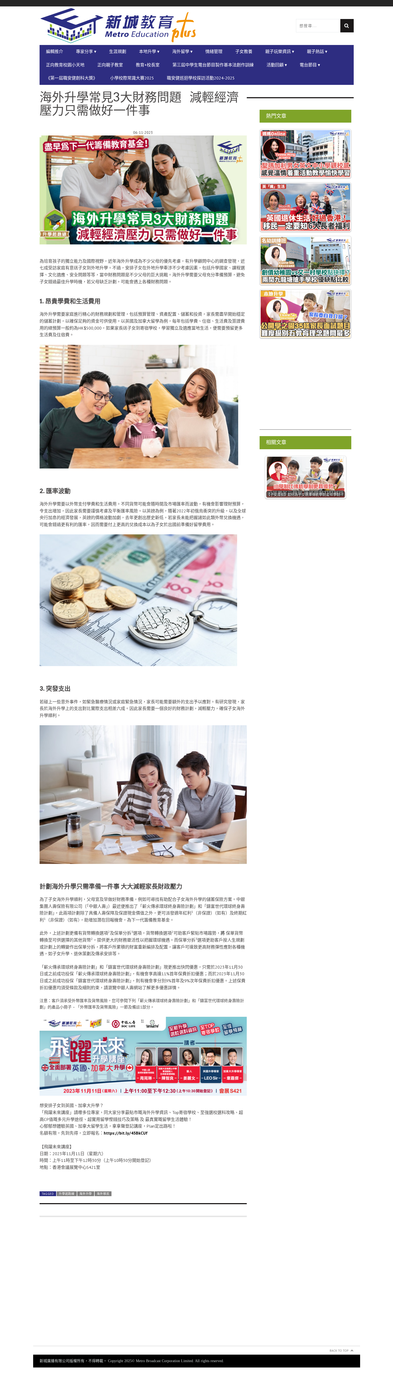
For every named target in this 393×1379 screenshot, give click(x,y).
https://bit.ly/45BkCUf (126, 1133)
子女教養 (243, 51)
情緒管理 (213, 51)
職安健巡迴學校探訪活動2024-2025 (201, 78)
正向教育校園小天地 (65, 64)
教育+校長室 (148, 64)
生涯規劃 (117, 51)
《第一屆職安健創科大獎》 (71, 78)
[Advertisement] (306, 392)
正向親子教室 (110, 64)
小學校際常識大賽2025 (132, 78)
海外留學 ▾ (182, 51)
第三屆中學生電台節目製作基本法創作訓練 (213, 64)
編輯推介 (54, 51)
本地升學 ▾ (149, 51)
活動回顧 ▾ (277, 64)
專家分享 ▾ (86, 51)
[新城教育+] (118, 25)
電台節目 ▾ (310, 64)
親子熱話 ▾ (317, 51)
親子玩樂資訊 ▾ (279, 51)
